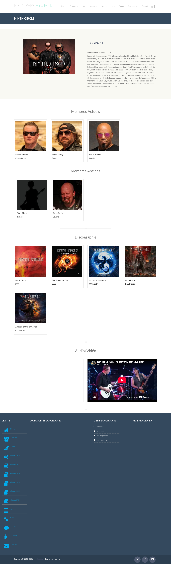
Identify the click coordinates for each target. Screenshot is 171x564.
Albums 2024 (15, 473)
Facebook (99, 427)
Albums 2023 (15, 482)
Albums (93, 6)
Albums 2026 (15, 456)
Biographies (132, 6)
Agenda (104, 6)
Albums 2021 (15, 500)
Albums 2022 (15, 491)
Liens (113, 6)
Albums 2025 (15, 464)
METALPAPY (34, 6)
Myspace (100, 431)
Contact (145, 6)
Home (63, 6)
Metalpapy (39, 559)
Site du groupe (102, 436)
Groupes (73, 6)
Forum (121, 6)
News (84, 6)
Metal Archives (102, 440)
